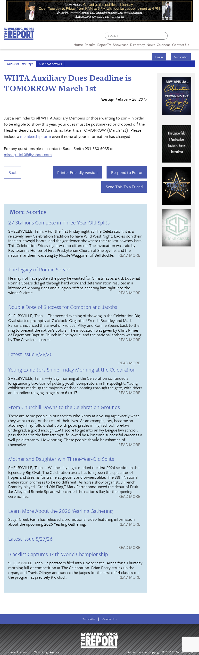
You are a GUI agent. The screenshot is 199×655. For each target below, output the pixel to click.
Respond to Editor (127, 172)
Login (159, 56)
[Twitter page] (183, 37)
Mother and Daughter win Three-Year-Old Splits (61, 458)
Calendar (163, 44)
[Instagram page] (192, 37)
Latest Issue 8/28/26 (30, 354)
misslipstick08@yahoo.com (28, 154)
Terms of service (17, 652)
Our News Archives (50, 64)
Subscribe (180, 56)
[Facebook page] (174, 37)
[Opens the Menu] (194, 43)
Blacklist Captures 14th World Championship (58, 554)
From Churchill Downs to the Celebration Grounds (64, 407)
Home (78, 44)
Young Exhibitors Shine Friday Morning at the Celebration (72, 369)
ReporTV (104, 44)
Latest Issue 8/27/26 (30, 538)
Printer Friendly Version (77, 172)
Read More (129, 255)
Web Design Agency (46, 652)
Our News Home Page (20, 64)
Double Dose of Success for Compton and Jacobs (62, 307)
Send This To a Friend (124, 187)
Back (12, 172)
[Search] (164, 36)
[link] (78, 43)
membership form (35, 136)
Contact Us (109, 619)
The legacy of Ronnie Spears (39, 269)
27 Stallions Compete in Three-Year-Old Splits (59, 222)
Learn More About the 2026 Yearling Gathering (60, 510)
